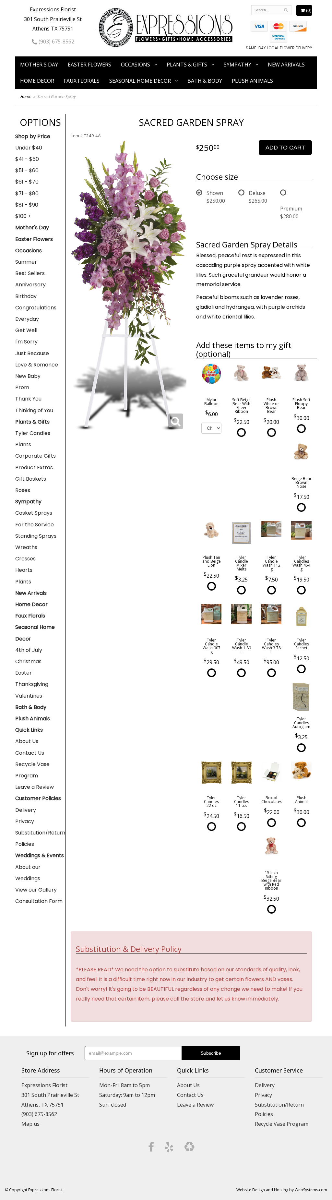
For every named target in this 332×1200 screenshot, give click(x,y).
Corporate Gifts (35, 456)
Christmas (28, 661)
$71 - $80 (27, 193)
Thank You (28, 398)
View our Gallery (36, 890)
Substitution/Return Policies (40, 838)
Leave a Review (34, 787)
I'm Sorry (26, 341)
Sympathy (237, 64)
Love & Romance (36, 364)
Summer (26, 262)
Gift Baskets (30, 479)
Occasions (135, 64)
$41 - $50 (27, 159)
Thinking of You (34, 410)
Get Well (26, 330)
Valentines (28, 696)
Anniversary (30, 284)
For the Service (34, 524)
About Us (26, 741)
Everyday (27, 319)
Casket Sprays (33, 513)
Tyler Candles (32, 433)
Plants (23, 444)
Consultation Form (39, 901)
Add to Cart (285, 147)
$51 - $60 (27, 170)
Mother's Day (39, 64)
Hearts (23, 570)
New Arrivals (286, 64)
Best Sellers (30, 273)
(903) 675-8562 (55, 41)
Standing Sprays (35, 536)
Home (25, 96)
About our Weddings (28, 872)
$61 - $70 (27, 182)
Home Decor (37, 80)
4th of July (28, 650)
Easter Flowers (89, 64)
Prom (22, 387)
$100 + (23, 216)
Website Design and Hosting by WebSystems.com (281, 1190)
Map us (30, 1123)
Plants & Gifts (187, 64)
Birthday (26, 296)
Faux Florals (82, 80)
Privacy (24, 821)
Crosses (25, 558)
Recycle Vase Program (32, 770)
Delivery (25, 810)
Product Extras (34, 467)
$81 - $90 (26, 205)
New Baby (28, 376)
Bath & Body (204, 80)
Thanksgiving (31, 684)
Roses (22, 490)
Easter (23, 673)
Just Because (32, 353)
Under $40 (28, 147)
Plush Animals (252, 80)
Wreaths (26, 547)
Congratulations (35, 307)
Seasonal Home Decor (140, 80)
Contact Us (29, 753)
